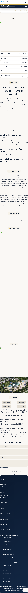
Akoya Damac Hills (6, 578)
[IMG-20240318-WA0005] (14, 35)
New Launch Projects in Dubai (6, 516)
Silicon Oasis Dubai (7, 581)
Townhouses (23, 58)
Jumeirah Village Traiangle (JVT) (9, 557)
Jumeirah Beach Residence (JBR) (10, 562)
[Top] (24, 587)
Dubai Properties (3, 481)
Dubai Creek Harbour (4, 495)
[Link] (9, 6)
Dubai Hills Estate (3, 497)
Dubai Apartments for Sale (5, 522)
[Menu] (26, 6)
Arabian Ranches (7, 541)
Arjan (4, 583)
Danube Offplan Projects (5, 531)
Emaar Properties (3, 479)
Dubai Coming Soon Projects (6, 513)
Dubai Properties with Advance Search (8, 511)
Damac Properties (3, 484)
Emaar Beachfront (3, 502)
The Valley (14, 20)
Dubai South (5, 570)
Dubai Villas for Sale (4, 524)
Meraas (1, 489)
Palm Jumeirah (3, 505)
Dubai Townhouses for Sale (5, 527)
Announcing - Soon (22, 76)
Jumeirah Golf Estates (7, 549)
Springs (5, 544)
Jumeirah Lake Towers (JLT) (8, 554)
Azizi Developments (4, 486)
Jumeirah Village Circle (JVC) (9, 560)
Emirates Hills (7, 543)
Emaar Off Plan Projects (5, 529)
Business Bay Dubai (7, 565)
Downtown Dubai (3, 500)
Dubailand (5, 576)
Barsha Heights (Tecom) (8, 567)
